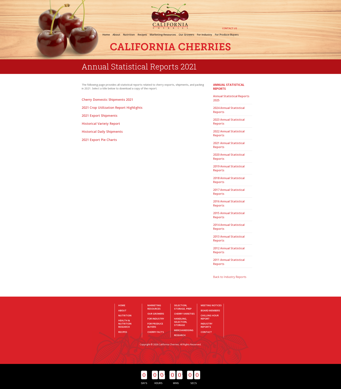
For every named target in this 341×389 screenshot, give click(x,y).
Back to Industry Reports (229, 277)
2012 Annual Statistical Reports (229, 250)
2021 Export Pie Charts (99, 140)
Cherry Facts (155, 332)
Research (180, 335)
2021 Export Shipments (99, 115)
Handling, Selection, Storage (180, 322)
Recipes (122, 332)
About (122, 310)
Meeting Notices (211, 305)
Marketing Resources (154, 307)
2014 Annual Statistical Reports (229, 227)
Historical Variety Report (101, 123)
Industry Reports (206, 325)
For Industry (155, 318)
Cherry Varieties (184, 313)
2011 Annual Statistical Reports (229, 262)
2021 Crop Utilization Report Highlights (112, 107)
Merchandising (183, 330)
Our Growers (155, 313)
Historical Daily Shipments (102, 131)
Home (121, 305)
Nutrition (124, 315)
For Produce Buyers (155, 325)
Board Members (210, 310)
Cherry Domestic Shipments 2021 (107, 99)
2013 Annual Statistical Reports (229, 238)
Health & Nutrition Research (124, 323)
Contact (206, 332)
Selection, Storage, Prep (183, 307)
